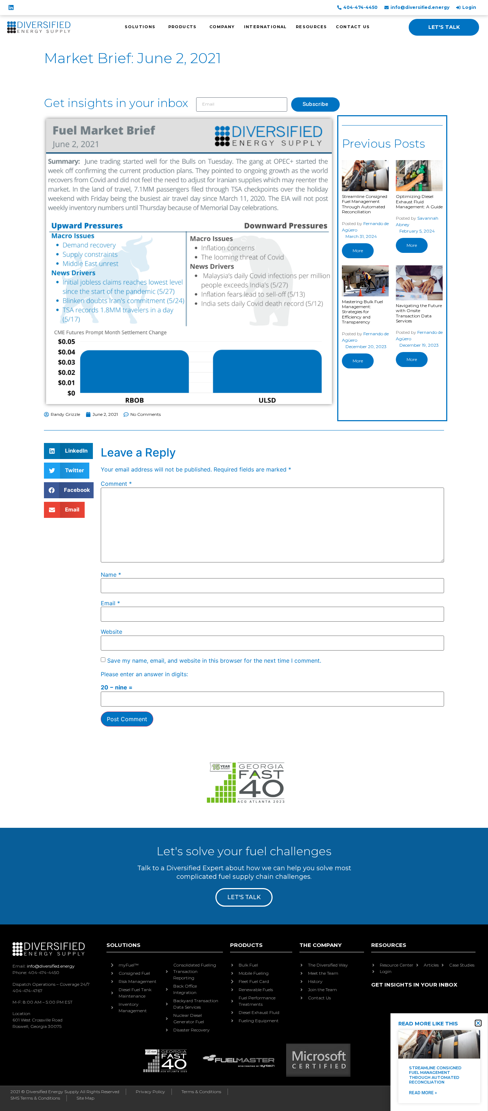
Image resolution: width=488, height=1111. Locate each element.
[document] (244, 555)
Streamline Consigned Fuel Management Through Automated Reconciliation (435, 1075)
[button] (478, 1023)
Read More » (423, 1092)
